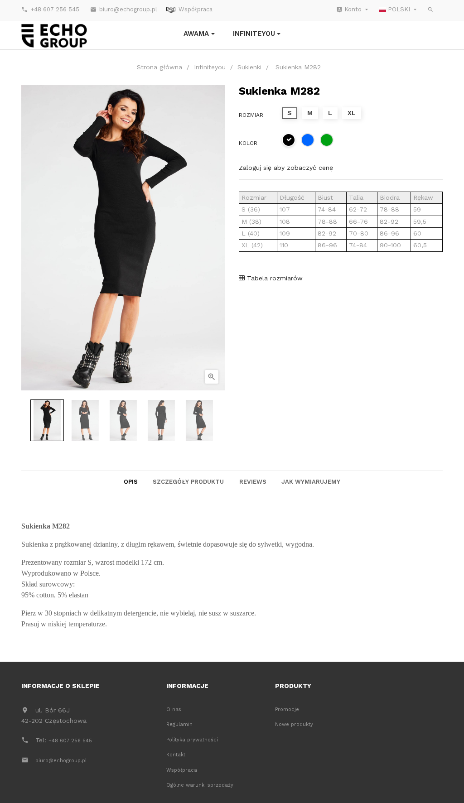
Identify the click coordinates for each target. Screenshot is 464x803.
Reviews (252, 481)
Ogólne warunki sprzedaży (199, 785)
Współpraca (196, 9)
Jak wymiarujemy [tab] (310, 481)
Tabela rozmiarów (274, 278)
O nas (173, 709)
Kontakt (175, 755)
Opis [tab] (131, 481)
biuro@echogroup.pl (123, 9)
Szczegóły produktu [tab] (188, 481)
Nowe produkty (294, 724)
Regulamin (179, 724)
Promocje (287, 709)
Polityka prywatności (192, 740)
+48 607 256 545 (50, 9)
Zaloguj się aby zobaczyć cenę (286, 167)
